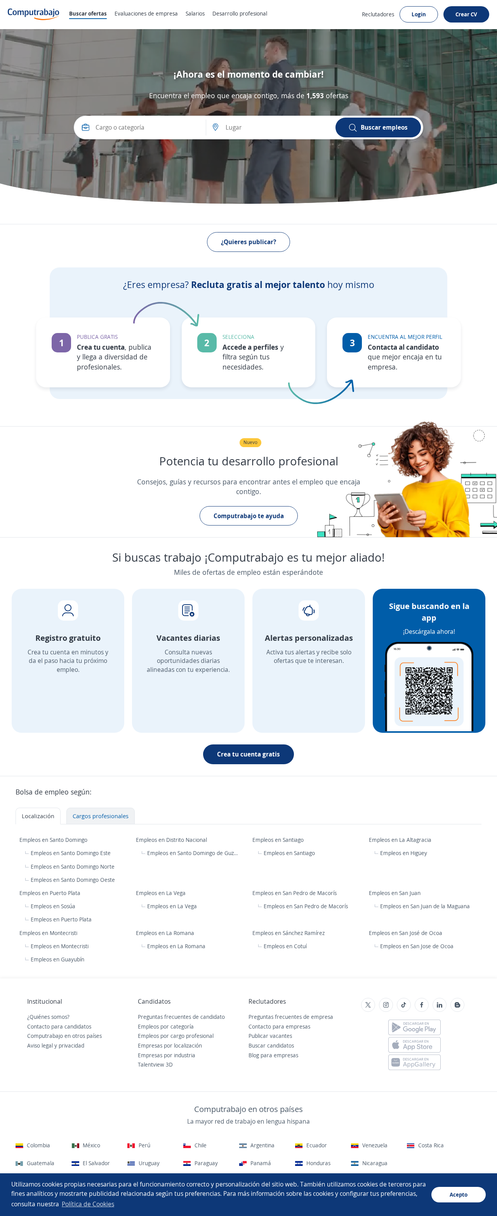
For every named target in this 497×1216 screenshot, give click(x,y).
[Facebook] (421, 1004)
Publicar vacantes (270, 1035)
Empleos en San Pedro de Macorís (295, 893)
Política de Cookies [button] (88, 1204)
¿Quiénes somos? (48, 1016)
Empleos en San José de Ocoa (406, 933)
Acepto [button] (458, 1194)
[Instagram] (386, 1004)
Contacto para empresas (279, 1026)
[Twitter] (368, 1004)
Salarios (195, 13)
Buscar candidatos (271, 1045)
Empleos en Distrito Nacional (172, 839)
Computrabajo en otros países (64, 1035)
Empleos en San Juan (395, 893)
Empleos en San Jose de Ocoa (417, 946)
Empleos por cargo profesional (176, 1035)
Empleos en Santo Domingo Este (71, 853)
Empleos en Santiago (278, 839)
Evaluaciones (146, 13)
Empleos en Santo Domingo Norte (73, 866)
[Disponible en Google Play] (414, 1027)
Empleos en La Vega (161, 893)
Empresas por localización (170, 1045)
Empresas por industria (166, 1055)
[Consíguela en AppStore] (414, 1045)
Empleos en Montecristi (49, 933)
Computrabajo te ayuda (249, 516)
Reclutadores (378, 14)
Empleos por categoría (166, 1026)
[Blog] (457, 1004)
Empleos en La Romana (166, 933)
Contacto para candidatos (59, 1026)
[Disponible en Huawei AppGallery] (414, 1062)
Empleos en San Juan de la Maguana (425, 906)
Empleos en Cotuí (285, 946)
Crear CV (466, 14)
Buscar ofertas (88, 13)
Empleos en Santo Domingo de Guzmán (193, 853)
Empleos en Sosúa (53, 906)
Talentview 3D (155, 1064)
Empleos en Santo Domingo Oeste (73, 879)
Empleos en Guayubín (57, 959)
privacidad (71, 1045)
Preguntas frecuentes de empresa (290, 1016)
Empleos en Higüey (403, 853)
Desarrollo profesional (239, 13)
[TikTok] (403, 1004)
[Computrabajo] (33, 14)
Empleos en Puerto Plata (50, 893)
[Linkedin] (439, 1004)
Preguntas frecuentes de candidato (181, 1016)
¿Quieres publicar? (248, 242)
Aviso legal (40, 1045)
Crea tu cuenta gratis (248, 754)
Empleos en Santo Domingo (54, 839)
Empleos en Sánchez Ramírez (289, 933)
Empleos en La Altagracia (401, 839)
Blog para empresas (273, 1055)
